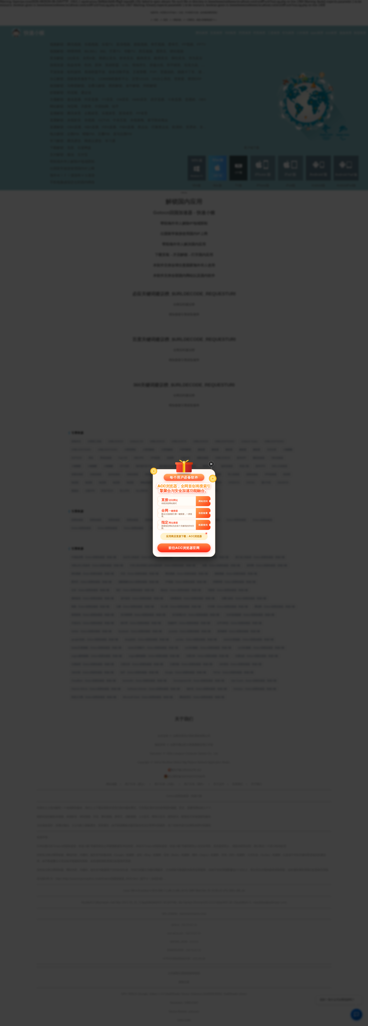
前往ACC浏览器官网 (184, 548)
